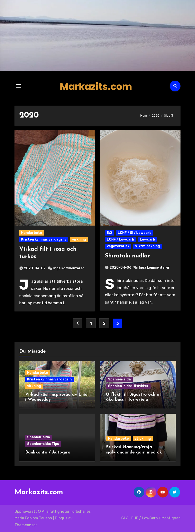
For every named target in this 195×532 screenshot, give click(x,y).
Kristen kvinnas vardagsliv (43, 239)
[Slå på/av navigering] (18, 86)
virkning (79, 239)
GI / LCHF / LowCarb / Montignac (150, 518)
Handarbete (31, 233)
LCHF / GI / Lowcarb (134, 233)
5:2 (109, 233)
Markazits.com (96, 86)
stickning (143, 439)
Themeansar (26, 525)
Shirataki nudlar (127, 256)
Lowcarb (147, 239)
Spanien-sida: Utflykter (128, 386)
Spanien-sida (119, 379)
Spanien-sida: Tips (43, 444)
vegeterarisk (118, 246)
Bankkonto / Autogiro (47, 452)
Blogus (61, 518)
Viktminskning (147, 246)
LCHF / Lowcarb (120, 239)
